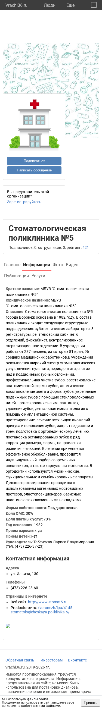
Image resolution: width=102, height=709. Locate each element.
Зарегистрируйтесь (24, 202)
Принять (90, 703)
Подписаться (34, 161)
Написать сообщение (34, 170)
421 (85, 247)
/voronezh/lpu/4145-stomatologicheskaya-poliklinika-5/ (42, 610)
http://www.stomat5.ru (47, 602)
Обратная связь (19, 660)
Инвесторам (52, 660)
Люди (49, 5)
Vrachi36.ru (16, 5)
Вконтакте (77, 660)
